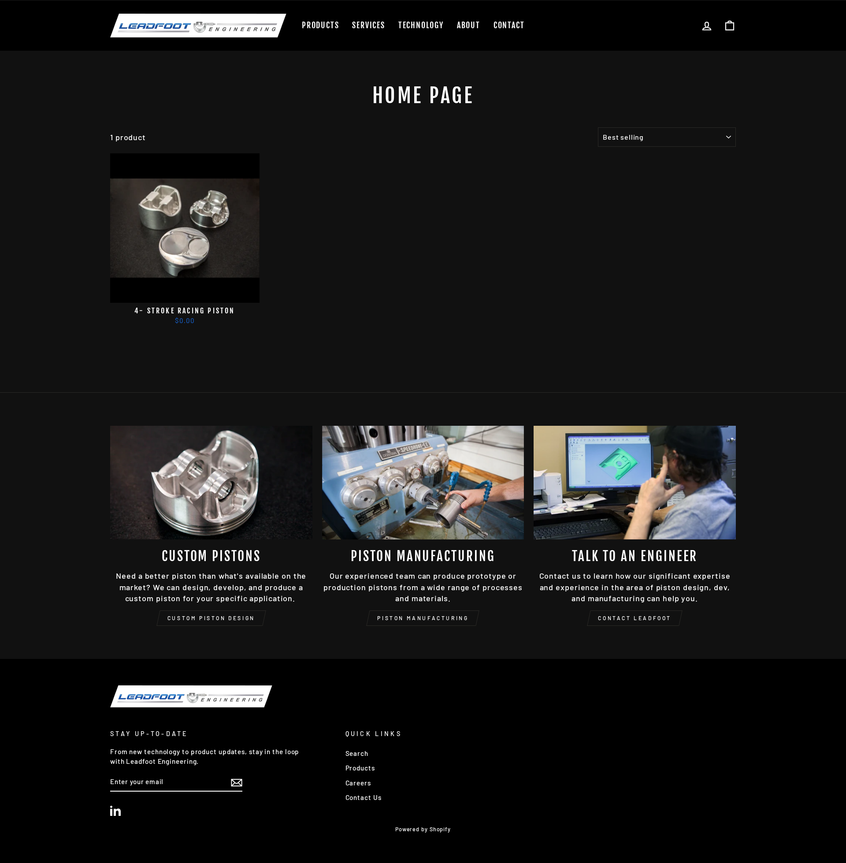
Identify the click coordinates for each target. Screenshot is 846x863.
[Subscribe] (236, 782)
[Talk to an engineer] (635, 482)
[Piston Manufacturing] (423, 482)
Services (368, 25)
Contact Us (363, 797)
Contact (509, 25)
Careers (358, 783)
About (468, 25)
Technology (421, 25)
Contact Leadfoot (635, 618)
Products (320, 25)
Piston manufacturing (422, 618)
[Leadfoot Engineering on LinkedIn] (115, 810)
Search (356, 753)
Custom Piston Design (211, 618)
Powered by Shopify (423, 829)
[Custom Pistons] (211, 482)
